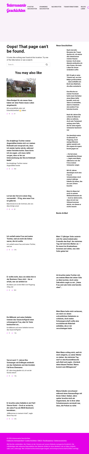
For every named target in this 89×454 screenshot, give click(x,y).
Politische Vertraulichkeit (15, 441)
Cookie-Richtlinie (31, 441)
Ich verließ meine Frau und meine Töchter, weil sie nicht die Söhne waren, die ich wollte (20, 238)
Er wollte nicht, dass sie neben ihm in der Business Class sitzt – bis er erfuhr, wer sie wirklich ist (21, 279)
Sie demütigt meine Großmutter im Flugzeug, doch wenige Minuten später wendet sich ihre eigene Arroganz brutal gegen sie (74, 141)
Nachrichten (56, 7)
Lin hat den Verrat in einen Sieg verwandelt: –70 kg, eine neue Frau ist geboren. (20, 198)
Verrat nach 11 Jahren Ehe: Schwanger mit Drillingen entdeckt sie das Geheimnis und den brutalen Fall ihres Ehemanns (21, 363)
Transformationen (71, 7)
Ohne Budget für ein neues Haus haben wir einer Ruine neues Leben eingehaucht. (20, 102)
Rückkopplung (48, 441)
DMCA (40, 441)
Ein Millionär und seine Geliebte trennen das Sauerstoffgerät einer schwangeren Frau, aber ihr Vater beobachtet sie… (20, 321)
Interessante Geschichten (16, 8)
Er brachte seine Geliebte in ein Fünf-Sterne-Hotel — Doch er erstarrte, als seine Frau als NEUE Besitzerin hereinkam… (21, 406)
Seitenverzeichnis (60, 441)
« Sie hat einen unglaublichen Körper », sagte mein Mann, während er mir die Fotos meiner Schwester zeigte (74, 159)
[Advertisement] (44, 26)
